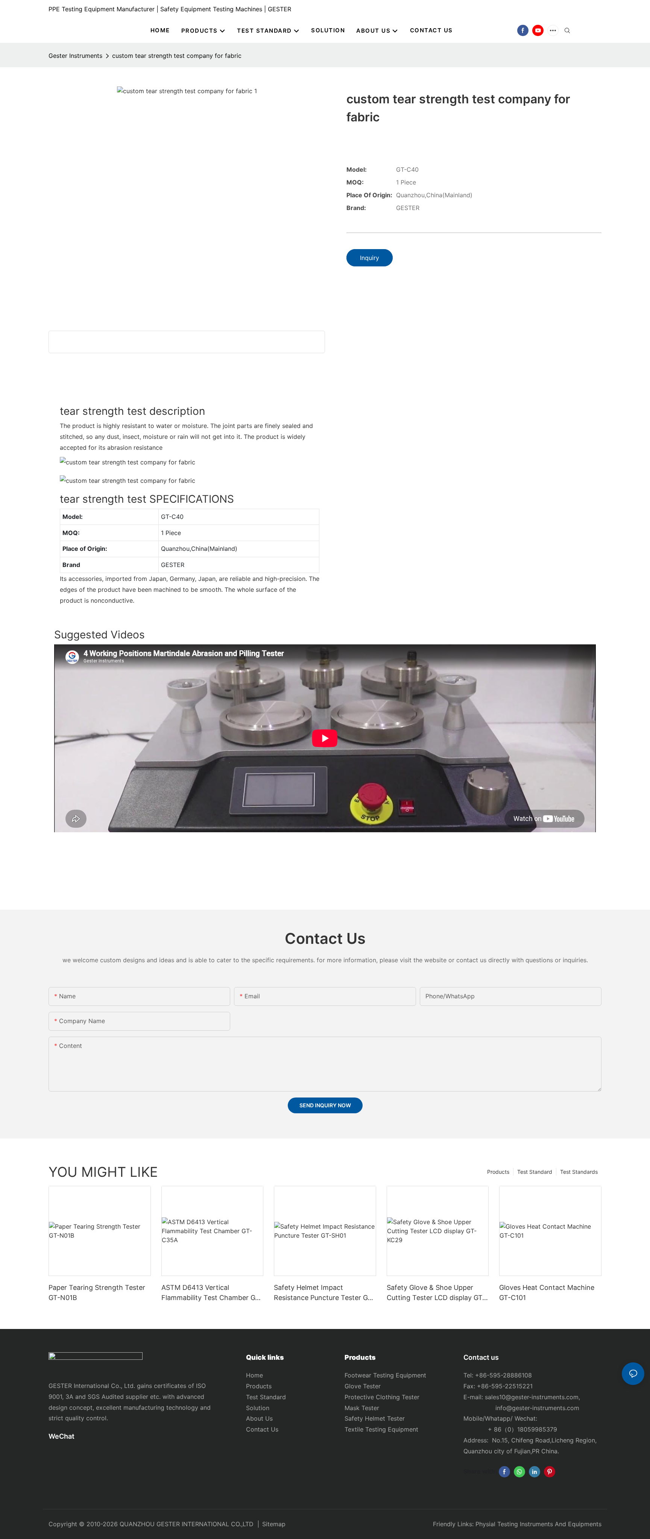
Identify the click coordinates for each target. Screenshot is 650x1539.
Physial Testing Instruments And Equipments (538, 1524)
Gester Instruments (75, 55)
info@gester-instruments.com (535, 1408)
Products (498, 1172)
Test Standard (534, 1172)
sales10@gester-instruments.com (532, 1397)
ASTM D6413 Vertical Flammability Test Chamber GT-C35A (211, 1293)
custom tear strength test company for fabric (176, 55)
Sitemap (274, 1524)
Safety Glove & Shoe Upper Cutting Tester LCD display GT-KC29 (436, 1293)
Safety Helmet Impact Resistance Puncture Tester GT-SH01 (324, 1293)
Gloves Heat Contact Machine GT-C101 (546, 1293)
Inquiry (369, 258)
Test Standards (579, 1172)
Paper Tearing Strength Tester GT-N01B (97, 1293)
